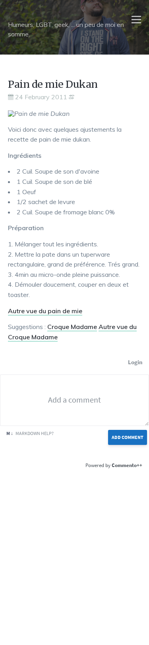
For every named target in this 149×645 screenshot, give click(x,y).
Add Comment (127, 437)
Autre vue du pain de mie (45, 311)
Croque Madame (72, 327)
